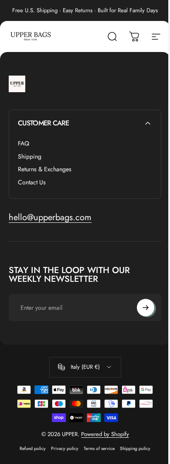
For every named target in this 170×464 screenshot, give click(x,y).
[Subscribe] (145, 307)
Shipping (29, 157)
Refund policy (33, 448)
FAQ (23, 144)
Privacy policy (64, 448)
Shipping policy (135, 448)
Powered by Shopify (105, 434)
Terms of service (99, 448)
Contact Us (32, 183)
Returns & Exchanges (44, 169)
